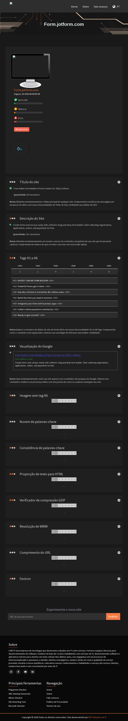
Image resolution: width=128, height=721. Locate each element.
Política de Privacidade (57, 701)
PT (117, 6)
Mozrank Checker (17, 705)
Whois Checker (15, 697)
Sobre (86, 6)
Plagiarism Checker (18, 689)
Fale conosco (101, 6)
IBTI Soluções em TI (97, 717)
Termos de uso (53, 705)
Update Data (22, 129)
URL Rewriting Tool (17, 701)
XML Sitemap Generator (20, 693)
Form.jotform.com (26, 90)
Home (74, 6)
